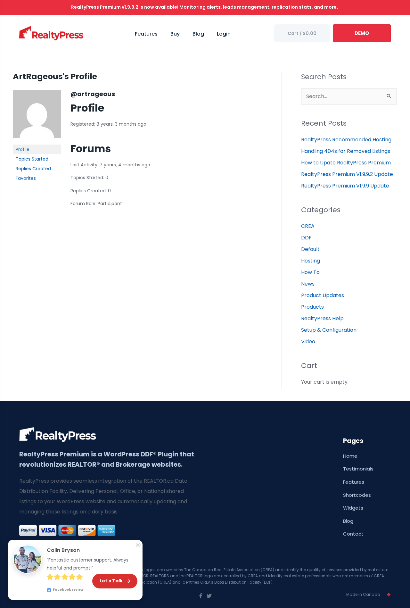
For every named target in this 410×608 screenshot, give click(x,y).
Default (310, 249)
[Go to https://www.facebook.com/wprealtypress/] (200, 596)
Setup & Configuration (329, 330)
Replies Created (33, 168)
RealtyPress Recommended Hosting (346, 139)
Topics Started (32, 159)
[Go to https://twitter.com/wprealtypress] (209, 596)
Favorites (26, 178)
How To (310, 272)
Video (308, 341)
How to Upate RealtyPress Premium (346, 162)
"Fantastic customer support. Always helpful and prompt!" (88, 564)
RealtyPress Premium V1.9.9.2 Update (347, 174)
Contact (353, 533)
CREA (308, 226)
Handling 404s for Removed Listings (345, 151)
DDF (306, 237)
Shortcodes (357, 495)
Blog (348, 521)
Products (312, 307)
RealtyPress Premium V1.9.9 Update (345, 185)
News (308, 283)
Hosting (310, 260)
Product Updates (322, 295)
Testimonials (358, 468)
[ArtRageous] (37, 117)
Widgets (353, 507)
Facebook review (68, 589)
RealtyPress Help (322, 318)
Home (350, 456)
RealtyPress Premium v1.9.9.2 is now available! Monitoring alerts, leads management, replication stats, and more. (205, 7)
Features (353, 482)
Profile (22, 149)
